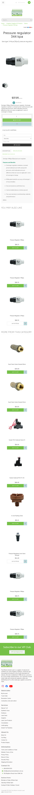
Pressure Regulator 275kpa (17, 315)
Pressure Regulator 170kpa (17, 278)
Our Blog (3, 737)
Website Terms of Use (7, 752)
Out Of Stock (15, 323)
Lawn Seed (4, 715)
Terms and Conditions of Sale (9, 749)
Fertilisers (3, 713)
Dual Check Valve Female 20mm (17, 364)
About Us (3, 735)
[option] (17, 61)
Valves (26, 23)
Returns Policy (5, 757)
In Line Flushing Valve (17, 515)
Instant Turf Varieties (6, 727)
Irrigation (3, 718)
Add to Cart (17, 120)
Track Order (4, 696)
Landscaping (4, 725)
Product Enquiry (5, 742)
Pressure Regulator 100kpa (17, 240)
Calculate (17, 145)
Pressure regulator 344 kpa (10, 25)
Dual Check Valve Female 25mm (17, 402)
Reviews (5, 154)
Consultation (4, 723)
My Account (21, 2)
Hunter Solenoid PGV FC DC (17, 478)
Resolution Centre (6, 698)
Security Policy (5, 759)
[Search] (31, 20)
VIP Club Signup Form (17, 652)
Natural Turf (4, 708)
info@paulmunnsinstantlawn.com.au (13, 771)
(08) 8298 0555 (7, 768)
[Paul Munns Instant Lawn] (17, 11)
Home (2, 23)
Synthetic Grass (5, 710)
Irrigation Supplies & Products (14, 23)
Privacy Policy (5, 754)
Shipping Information (6, 762)
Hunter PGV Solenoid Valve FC (17, 440)
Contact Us (4, 740)
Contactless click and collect (9, 700)
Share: (25, 27)
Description (6, 151)
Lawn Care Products (6, 720)
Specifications (17, 151)
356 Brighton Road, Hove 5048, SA (12, 773)
